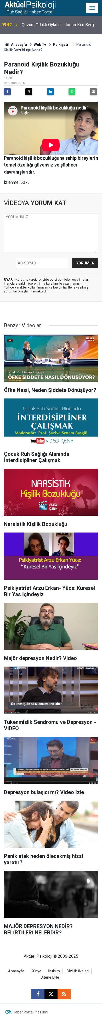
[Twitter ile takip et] (51, 994)
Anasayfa (18, 44)
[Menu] (92, 8)
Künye (36, 971)
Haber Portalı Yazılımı (30, 1012)
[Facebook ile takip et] (37, 994)
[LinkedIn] (50, 91)
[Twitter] (28, 91)
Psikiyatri (61, 44)
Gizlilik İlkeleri (77, 971)
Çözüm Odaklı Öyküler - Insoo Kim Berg (58, 24)
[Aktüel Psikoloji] (29, 7)
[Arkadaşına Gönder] (93, 91)
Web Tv (40, 44)
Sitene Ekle (50, 977)
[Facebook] (7, 91)
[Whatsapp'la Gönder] (72, 91)
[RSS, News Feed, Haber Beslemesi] (64, 994)
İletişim (54, 971)
